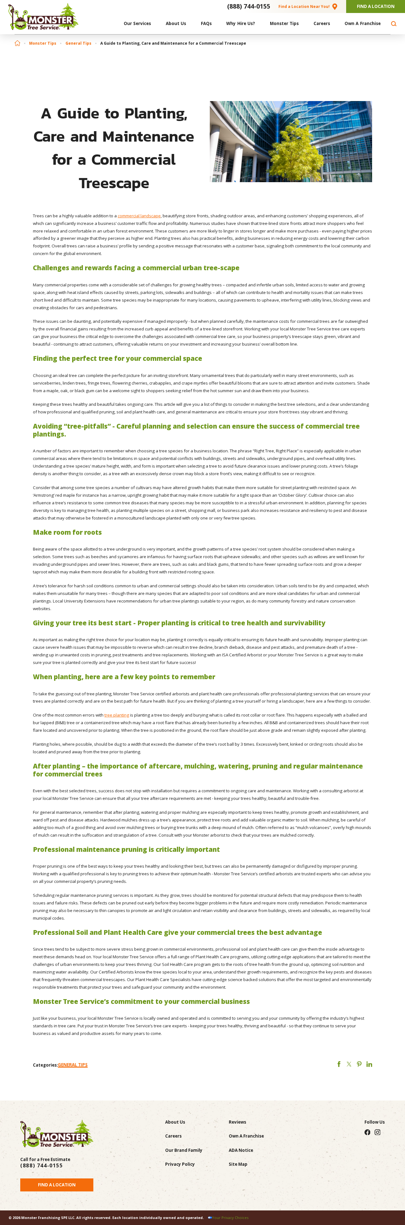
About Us (175, 1122)
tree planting (116, 715)
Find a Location (57, 1185)
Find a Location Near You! (304, 6)
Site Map (238, 1164)
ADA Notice (241, 1150)
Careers (173, 1136)
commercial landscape (139, 216)
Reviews (237, 1122)
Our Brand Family (183, 1150)
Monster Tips (42, 43)
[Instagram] (377, 1132)
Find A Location (376, 6)
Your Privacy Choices (230, 1217)
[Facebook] (367, 1132)
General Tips (78, 43)
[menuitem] (137, 23)
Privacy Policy (180, 1164)
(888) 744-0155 (248, 6)
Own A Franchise (246, 1136)
